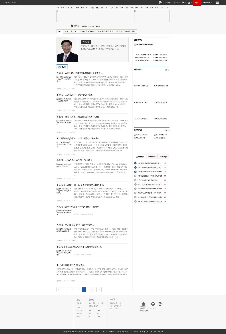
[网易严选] (176, 2)
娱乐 (72, 8)
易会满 (96, 306)
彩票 (151, 8)
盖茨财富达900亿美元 (141, 102)
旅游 (122, 8)
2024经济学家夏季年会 (142, 57)
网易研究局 (113, 303)
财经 (77, 8)
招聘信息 (111, 331)
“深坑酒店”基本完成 (160, 119)
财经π (111, 309)
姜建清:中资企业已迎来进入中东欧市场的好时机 (79, 247)
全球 (98, 303)
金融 (98, 310)
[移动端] (161, 2)
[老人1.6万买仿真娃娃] (141, 107)
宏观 (78, 300)
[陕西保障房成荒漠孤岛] (162, 74)
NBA (67, 8)
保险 (98, 316)
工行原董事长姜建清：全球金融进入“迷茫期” (77, 138)
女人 (107, 8)
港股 (103, 31)
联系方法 (104, 331)
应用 (13, 2)
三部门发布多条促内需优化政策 (147, 180)
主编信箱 (143, 307)
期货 (111, 31)
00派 (116, 309)
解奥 (134, 31)
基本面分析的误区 (159, 138)
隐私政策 (125, 331)
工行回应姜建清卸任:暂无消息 (70, 265)
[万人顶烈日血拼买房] (162, 90)
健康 (161, 8)
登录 (196, 2)
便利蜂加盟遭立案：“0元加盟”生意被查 (150, 176)
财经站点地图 (144, 311)
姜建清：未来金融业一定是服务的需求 (74, 95)
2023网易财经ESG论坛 (142, 60)
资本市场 (91, 300)
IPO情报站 (83, 31)
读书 (141, 8)
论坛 (112, 8)
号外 (126, 31)
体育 (62, 8)
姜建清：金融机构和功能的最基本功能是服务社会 (79, 73)
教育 (136, 8)
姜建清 (75, 26)
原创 (118, 31)
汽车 (87, 8)
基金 (99, 31)
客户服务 (118, 331)
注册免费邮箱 (206, 2)
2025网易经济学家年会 (160, 54)
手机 (97, 8)
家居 (131, 8)
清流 (122, 31)
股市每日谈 (117, 306)
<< (59, 290)
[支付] (184, 2)
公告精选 (91, 31)
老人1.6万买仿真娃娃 (140, 119)
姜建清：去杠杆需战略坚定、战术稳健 (74, 160)
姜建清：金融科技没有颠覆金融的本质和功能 (77, 116)
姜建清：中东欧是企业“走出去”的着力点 (75, 225)
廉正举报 (153, 331)
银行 (98, 313)
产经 (78, 307)
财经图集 (138, 69)
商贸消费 (79, 310)
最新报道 (62, 67)
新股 (102, 303)
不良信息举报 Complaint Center (139, 331)
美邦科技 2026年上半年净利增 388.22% (150, 201)
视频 (117, 8)
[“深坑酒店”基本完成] (162, 107)
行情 (90, 303)
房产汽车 (79, 313)
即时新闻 (163, 157)
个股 (74, 31)
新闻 (57, 8)
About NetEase (88, 331)
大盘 (66, 31)
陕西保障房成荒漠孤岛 (161, 86)
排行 (90, 316)
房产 (126, 8)
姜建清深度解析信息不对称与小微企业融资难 (77, 206)
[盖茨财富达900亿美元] (141, 90)
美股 (107, 31)
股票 (82, 8)
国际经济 (79, 303)
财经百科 (91, 26)
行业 (70, 31)
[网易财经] (63, 27)
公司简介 (97, 331)
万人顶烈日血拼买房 (160, 102)
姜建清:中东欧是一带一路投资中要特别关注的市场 (80, 185)
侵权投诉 (160, 331)
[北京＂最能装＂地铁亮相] (141, 74)
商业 (78, 317)
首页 (60, 31)
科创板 (91, 306)
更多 (166, 70)
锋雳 (130, 31)
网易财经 (84, 26)
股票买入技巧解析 (139, 138)
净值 (90, 313)
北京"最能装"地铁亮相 (141, 86)
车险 (156, 8)
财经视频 (138, 130)
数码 (102, 8)
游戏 (146, 8)
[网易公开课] (168, 2)
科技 (92, 8)
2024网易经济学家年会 (160, 57)
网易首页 (7, 2)
